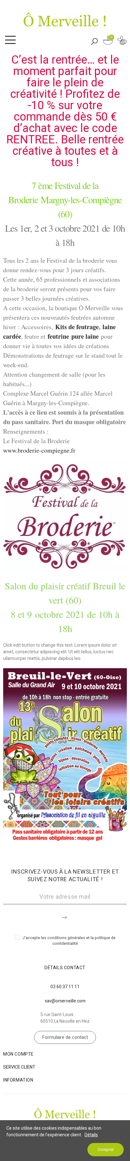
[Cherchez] (94, 41)
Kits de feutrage (77, 326)
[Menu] (10, 40)
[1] (65, 916)
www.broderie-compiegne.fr (39, 450)
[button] (65, 1037)
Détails (91, 1135)
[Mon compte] (122, 41)
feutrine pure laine (73, 336)
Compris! (106, 1149)
